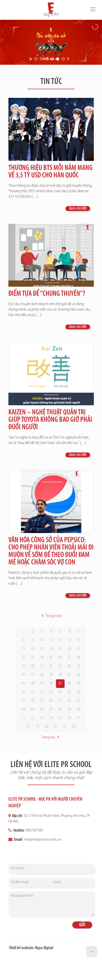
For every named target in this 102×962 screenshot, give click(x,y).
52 (42, 692)
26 (60, 658)
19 (60, 649)
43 (23, 683)
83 (74, 727)
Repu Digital (44, 948)
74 (51, 718)
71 (23, 718)
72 (32, 718)
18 (51, 649)
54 (60, 692)
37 (32, 675)
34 (69, 666)
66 (42, 709)
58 (32, 701)
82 (65, 727)
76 (69, 718)
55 (69, 692)
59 (42, 701)
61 (60, 701)
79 (37, 727)
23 (32, 658)
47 (60, 683)
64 (23, 709)
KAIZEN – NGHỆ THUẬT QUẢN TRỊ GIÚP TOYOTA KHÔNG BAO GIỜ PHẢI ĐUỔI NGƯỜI (50, 420)
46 (51, 683)
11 (51, 640)
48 (69, 683)
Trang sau (48, 737)
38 (42, 675)
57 (23, 701)
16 (32, 649)
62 (69, 701)
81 (55, 727)
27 (69, 658)
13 (69, 640)
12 (60, 640)
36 (23, 675)
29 (23, 666)
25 (51, 658)
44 (32, 683)
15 (23, 649)
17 (42, 649)
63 (78, 701)
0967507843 (34, 831)
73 (42, 718)
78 (28, 727)
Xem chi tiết (77, 209)
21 (78, 649)
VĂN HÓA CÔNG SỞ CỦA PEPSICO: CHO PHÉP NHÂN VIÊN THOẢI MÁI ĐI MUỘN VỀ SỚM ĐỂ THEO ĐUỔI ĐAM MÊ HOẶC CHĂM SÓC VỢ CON (51, 551)
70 (78, 709)
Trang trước (54, 616)
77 (78, 718)
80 (46, 727)
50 (23, 692)
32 (51, 666)
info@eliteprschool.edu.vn (42, 840)
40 (60, 675)
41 (69, 675)
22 (23, 658)
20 (69, 649)
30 (32, 666)
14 (78, 640)
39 (51, 675)
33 (60, 666)
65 (32, 709)
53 (51, 692)
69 (69, 709)
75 (60, 718)
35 (78, 666)
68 (60, 709)
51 (32, 692)
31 (42, 666)
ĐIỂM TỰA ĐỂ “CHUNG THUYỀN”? (46, 294)
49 (78, 683)
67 (51, 709)
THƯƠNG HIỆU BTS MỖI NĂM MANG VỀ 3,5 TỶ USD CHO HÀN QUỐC (50, 171)
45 (42, 683)
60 (51, 701)
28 (78, 658)
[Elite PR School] (51, 9)
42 (78, 675)
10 (42, 640)
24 (42, 658)
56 (78, 692)
